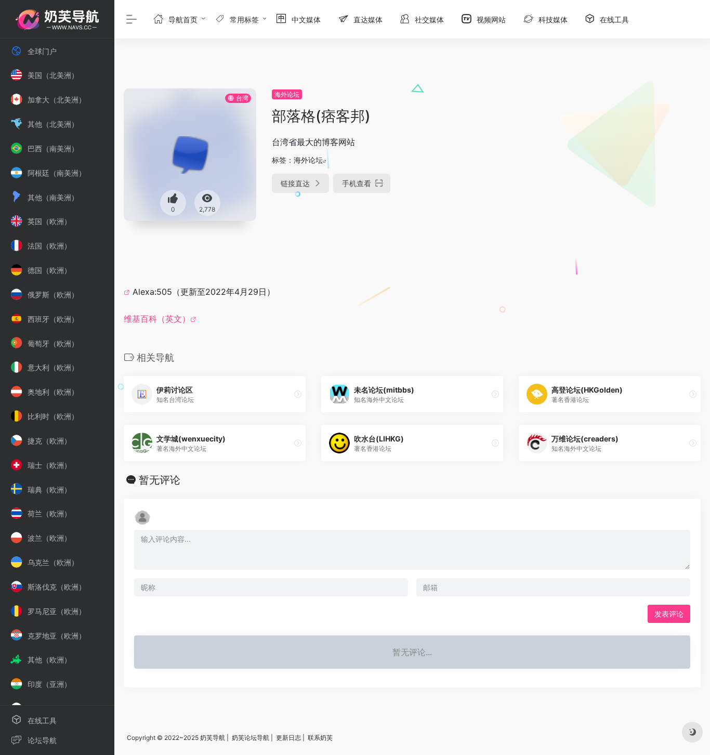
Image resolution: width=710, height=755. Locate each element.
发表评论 (668, 613)
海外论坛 (286, 94)
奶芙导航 (212, 737)
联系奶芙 (320, 737)
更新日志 (288, 737)
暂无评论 (159, 480)
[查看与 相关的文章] (128, 292)
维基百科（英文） (157, 319)
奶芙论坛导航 (250, 737)
